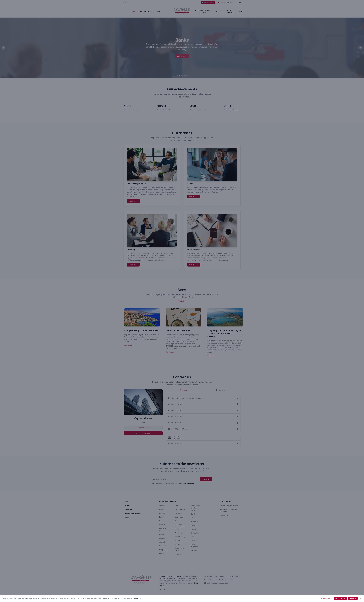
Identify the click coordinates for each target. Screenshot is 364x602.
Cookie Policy (137, 598)
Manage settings (326, 598)
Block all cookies (340, 598)
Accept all (353, 598)
